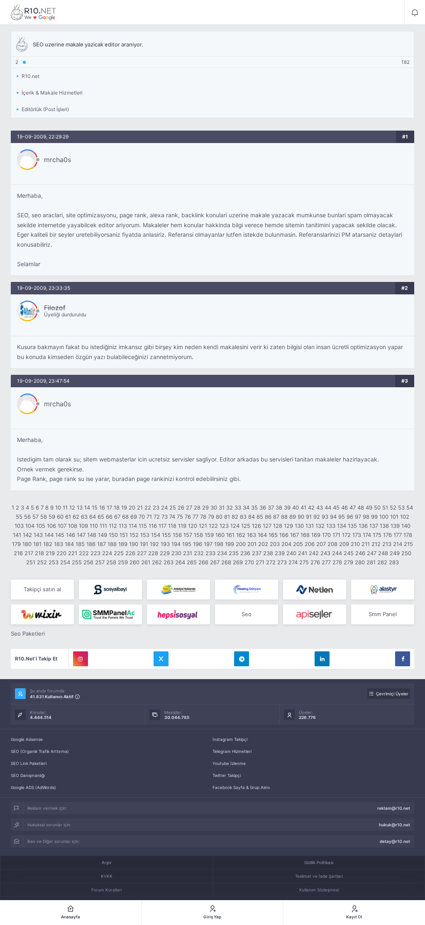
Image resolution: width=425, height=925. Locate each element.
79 (211, 516)
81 (227, 516)
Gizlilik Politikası (318, 862)
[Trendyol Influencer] (42, 614)
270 (249, 562)
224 (107, 553)
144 (49, 535)
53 (401, 507)
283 (394, 562)
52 (393, 507)
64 (92, 516)
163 (251, 535)
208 (332, 544)
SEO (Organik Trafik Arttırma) (40, 751)
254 (65, 562)
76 (188, 516)
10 (58, 507)
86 (268, 516)
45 (336, 507)
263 (168, 562)
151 (124, 535)
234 (222, 553)
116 (153, 525)
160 (220, 535)
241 (302, 553)
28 (197, 507)
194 (176, 544)
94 (333, 516)
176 (387, 535)
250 (406, 553)
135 (352, 525)
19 (124, 507)
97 (358, 516)
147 (81, 535)
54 (409, 507)
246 (360, 553)
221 (72, 553)
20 (132, 507)
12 (72, 507)
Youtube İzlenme (229, 763)
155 (166, 535)
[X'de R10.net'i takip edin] (161, 658)
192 (154, 544)
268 (226, 562)
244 (337, 553)
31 (222, 507)
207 (321, 544)
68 (125, 516)
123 (224, 525)
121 (203, 525)
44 (328, 507)
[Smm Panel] (110, 590)
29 (205, 507)
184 (69, 544)
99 (374, 516)
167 (294, 535)
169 (315, 535)
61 (68, 516)
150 (113, 535)
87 (276, 516)
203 (275, 544)
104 (29, 525)
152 (134, 535)
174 (367, 535)
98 (366, 516)
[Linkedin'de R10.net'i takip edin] (322, 658)
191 (144, 544)
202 (263, 544)
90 (301, 516)
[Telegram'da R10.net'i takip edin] (241, 658)
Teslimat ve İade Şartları (319, 876)
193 (165, 544)
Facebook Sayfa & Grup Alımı (241, 787)
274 (293, 562)
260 (134, 562)
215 (408, 544)
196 (197, 544)
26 (181, 507)
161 (230, 535)
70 (142, 516)
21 (140, 507)
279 (348, 562)
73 (164, 516)
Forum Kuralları (106, 889)
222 (84, 553)
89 (292, 516)
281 (371, 562)
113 (123, 525)
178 (407, 535)
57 (35, 516)
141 (17, 535)
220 (61, 553)
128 (277, 525)
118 (172, 525)
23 (156, 507)
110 (94, 525)
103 (19, 525)
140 (405, 525)
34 (246, 507)
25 (172, 507)
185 (80, 544)
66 (109, 516)
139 (395, 525)
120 (192, 525)
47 (352, 507)
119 (182, 525)
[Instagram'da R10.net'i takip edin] (80, 658)
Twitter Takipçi (226, 775)
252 (42, 562)
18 (117, 507)
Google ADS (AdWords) (33, 787)
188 (112, 544)
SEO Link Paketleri (28, 763)
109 (83, 525)
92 (316, 516)
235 (234, 553)
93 (325, 516)
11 (65, 507)
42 (311, 507)
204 (286, 544)
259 (123, 562)
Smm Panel (383, 614)
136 (363, 525)
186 (90, 544)
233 (210, 553)
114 (133, 525)
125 (245, 525)
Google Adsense (27, 739)
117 (162, 525)
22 (147, 507)
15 (95, 507)
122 (213, 525)
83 (243, 516)
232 (199, 553)
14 (87, 507)
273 (282, 562)
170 (326, 535)
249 (395, 553)
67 (117, 516)
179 (16, 544)
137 (373, 525)
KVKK (106, 876)
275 (304, 562)
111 (103, 525)
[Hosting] (246, 590)
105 (40, 525)
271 (260, 562)
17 (109, 507)
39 (287, 507)
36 (262, 507)
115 (143, 525)
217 (28, 553)
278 (337, 562)
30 (213, 507)
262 (157, 562)
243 (325, 553)
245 (349, 553)
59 (52, 516)
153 (144, 535)
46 (344, 507)
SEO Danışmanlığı (28, 775)
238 (268, 553)
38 (279, 507)
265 (192, 562)
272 (271, 562)
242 (314, 553)
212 (376, 544)
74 (172, 516)
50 (377, 507)
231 (187, 553)
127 (267, 525)
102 (404, 516)
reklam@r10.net (393, 808)
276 (315, 562)
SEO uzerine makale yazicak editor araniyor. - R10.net (33, 12)
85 (259, 516)
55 (19, 516)
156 (177, 535)
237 (256, 553)
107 (62, 525)
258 (111, 562)
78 (203, 516)
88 (284, 516)
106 (51, 525)
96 (350, 516)
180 (27, 544)
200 (241, 544)
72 (157, 516)
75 (180, 516)
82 (235, 516)
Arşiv (107, 862)
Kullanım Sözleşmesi (319, 889)
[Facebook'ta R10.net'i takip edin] (402, 658)
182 (47, 544)
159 (209, 535)
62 (76, 516)
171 (336, 535)
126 (256, 525)
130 (299, 525)
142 (27, 535)
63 (84, 516)
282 (382, 562)
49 (369, 507)
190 (133, 544)
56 (27, 516)
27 (189, 507)
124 (234, 525)
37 (271, 507)
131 (309, 525)
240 (291, 553)
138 (384, 525)
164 (262, 535)
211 (365, 544)
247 (371, 553)
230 (176, 553)
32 (229, 507)
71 (149, 516)
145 (59, 535)
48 (360, 507)
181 (37, 544)
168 (305, 535)
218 (39, 553)
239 (280, 553)
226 (130, 553)
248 (383, 553)
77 (195, 516)
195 (186, 544)
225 (119, 553)
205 (298, 544)
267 (215, 562)
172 (346, 535)
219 (50, 553)
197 (208, 544)
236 (245, 553)
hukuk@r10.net (394, 824)
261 (145, 562)
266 (203, 562)
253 (54, 562)
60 (60, 516)
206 (310, 544)
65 (101, 516)
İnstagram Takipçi (229, 739)
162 (240, 535)
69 (133, 516)
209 (344, 544)
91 (309, 516)
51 (385, 507)
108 (72, 525)
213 (386, 544)
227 (142, 553)
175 (377, 535)
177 (397, 535)
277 (326, 562)
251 (30, 562)
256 (88, 562)
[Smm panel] (110, 614)
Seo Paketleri (28, 633)
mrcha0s (57, 159)
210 (355, 544)
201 (251, 544)
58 (43, 516)
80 (219, 516)
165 (273, 535)
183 (58, 544)
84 (251, 516)
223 (95, 553)
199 (229, 544)
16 (102, 507)
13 (80, 507)
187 (101, 544)
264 (180, 562)
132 (320, 525)
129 (288, 525)
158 (198, 535)
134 (341, 525)
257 (100, 562)
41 (303, 507)
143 (38, 535)
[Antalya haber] (178, 590)
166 (283, 535)
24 (164, 507)
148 (91, 535)
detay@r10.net (395, 841)
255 (77, 562)
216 (18, 553)
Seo (247, 614)
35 (254, 507)
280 (360, 562)
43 (319, 507)
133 (330, 525)
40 (295, 507)
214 (397, 544)
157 (187, 535)
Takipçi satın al (42, 589)
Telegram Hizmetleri (232, 751)
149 (102, 535)
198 (218, 544)
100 (383, 516)
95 (341, 516)
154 (155, 535)
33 (237, 507)
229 (165, 553)
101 (394, 516)
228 (153, 553)
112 (113, 525)
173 (356, 535)
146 (70, 535)
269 (238, 562)
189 (122, 544)
